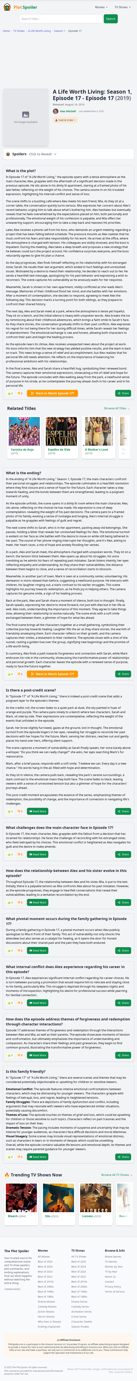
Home (6, 31)
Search (110, 19)
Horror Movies (46, 1316)
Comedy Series (80, 1306)
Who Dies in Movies (49, 1321)
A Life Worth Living (39, 31)
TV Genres (111, 1261)
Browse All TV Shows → (117, 1175)
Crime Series (79, 1316)
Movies (100, 7)
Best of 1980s (46, 1296)
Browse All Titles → (117, 408)
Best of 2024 (45, 1266)
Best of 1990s (46, 1291)
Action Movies (46, 1311)
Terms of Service (115, 1291)
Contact (109, 1281)
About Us (110, 1276)
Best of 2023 (45, 1271)
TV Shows (121, 7)
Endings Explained (49, 1326)
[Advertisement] (68, 61)
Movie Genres (113, 1256)
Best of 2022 (45, 1276)
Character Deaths (81, 1321)
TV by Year (111, 1271)
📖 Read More (37, 811)
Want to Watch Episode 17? (55, 393)
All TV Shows (78, 1256)
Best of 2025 (45, 1261)
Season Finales (80, 1326)
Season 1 (59, 31)
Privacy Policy (113, 1286)
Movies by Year (114, 1266)
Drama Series (79, 1301)
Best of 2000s (46, 1286)
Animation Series (81, 1311)
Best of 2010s (46, 1281)
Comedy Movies (47, 1306)
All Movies (44, 1256)
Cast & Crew (66, 120)
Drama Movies (46, 1301)
